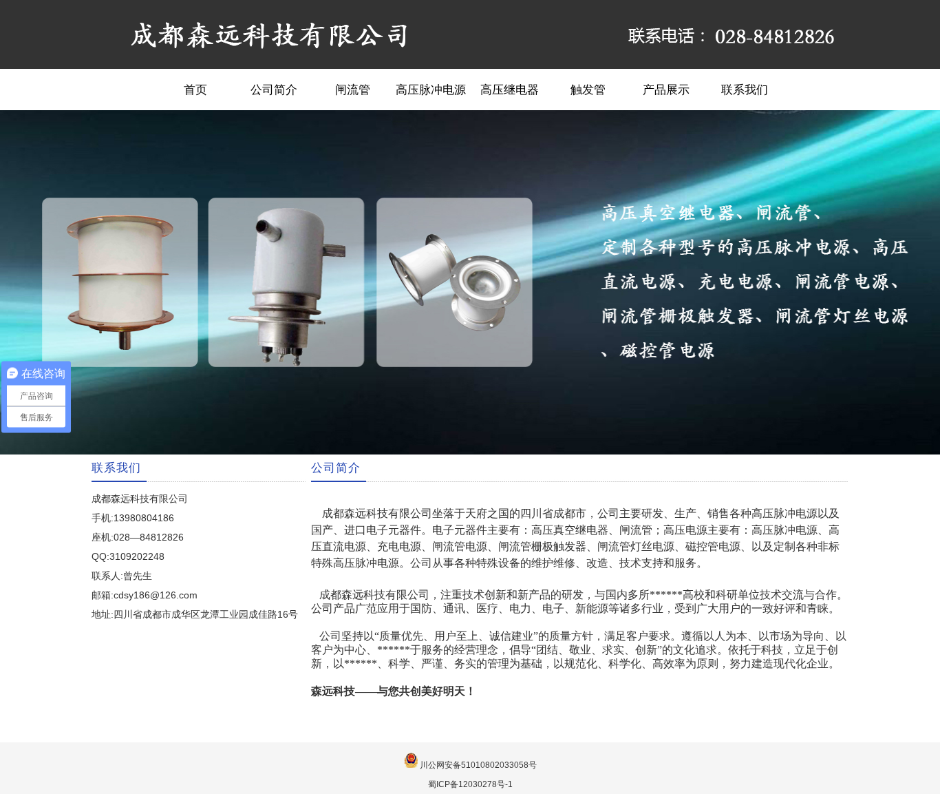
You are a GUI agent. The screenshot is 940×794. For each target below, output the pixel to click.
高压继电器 (509, 89)
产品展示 (666, 89)
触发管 (588, 89)
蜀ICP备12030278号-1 (470, 784)
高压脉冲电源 (431, 89)
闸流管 (352, 89)
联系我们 (744, 89)
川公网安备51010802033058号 (478, 765)
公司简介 (273, 89)
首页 (195, 89)
